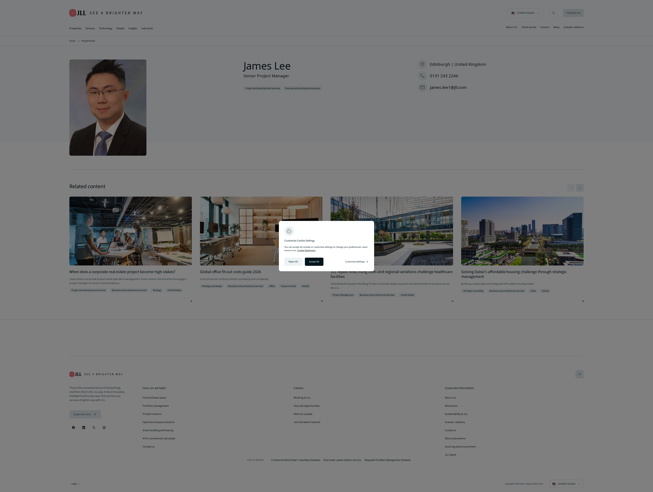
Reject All (293, 261)
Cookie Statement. (306, 250)
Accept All (314, 261)
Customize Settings (357, 262)
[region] (326, 246)
